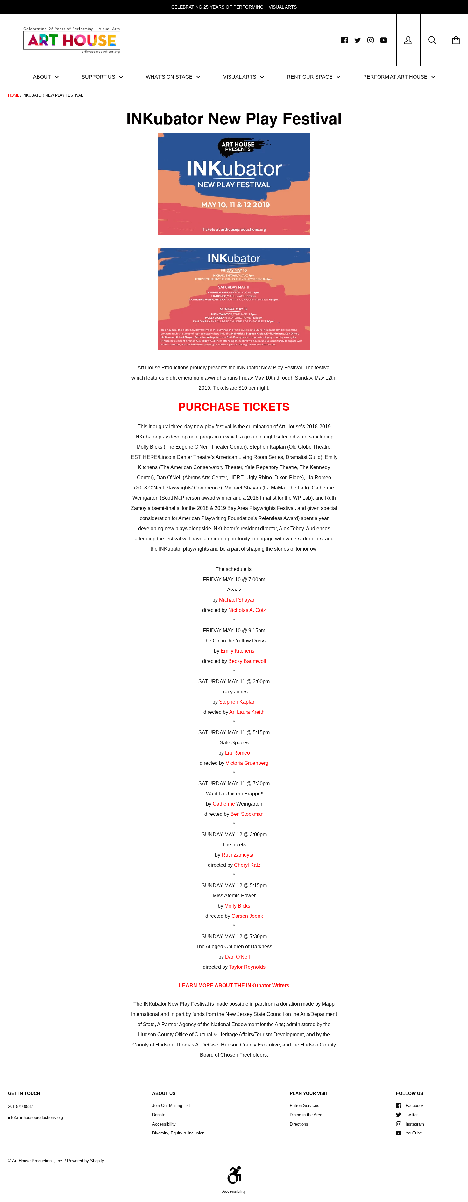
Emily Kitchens (237, 651)
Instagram (415, 1124)
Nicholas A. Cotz (247, 610)
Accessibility (164, 1124)
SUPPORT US (99, 77)
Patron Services (304, 1105)
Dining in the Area (306, 1114)
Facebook (415, 1105)
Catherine (224, 804)
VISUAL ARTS (240, 77)
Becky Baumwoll (247, 661)
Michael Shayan (237, 600)
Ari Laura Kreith (247, 712)
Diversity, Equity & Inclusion (178, 1133)
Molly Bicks (237, 906)
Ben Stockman (247, 814)
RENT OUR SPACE (310, 77)
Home (13, 95)
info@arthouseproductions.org (35, 1117)
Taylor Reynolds (247, 967)
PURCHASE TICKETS (234, 406)
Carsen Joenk (247, 916)
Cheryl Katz (247, 865)
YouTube (414, 1133)
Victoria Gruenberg (247, 763)
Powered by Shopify (85, 1160)
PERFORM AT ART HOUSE (396, 77)
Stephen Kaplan (237, 702)
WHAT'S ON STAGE (170, 77)
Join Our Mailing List (171, 1105)
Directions (299, 1124)
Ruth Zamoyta (237, 855)
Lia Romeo (237, 753)
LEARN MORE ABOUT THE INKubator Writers (234, 985)
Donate (158, 1114)
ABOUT (42, 77)
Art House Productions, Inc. (37, 1160)
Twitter (412, 1114)
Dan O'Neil (237, 956)
